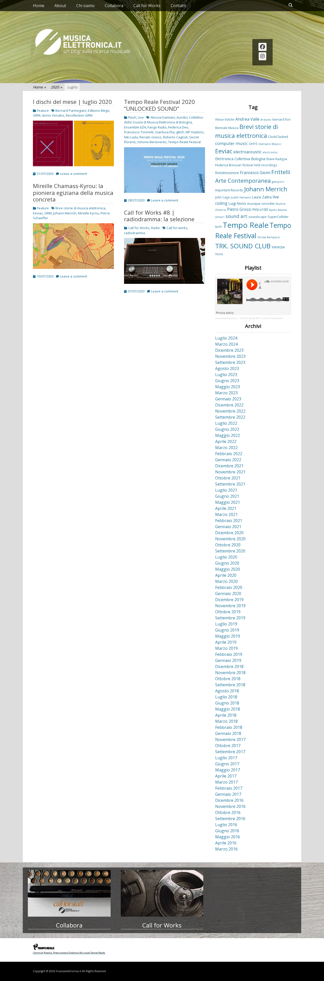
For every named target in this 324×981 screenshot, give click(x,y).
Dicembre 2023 (229, 350)
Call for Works (146, 5)
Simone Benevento (152, 142)
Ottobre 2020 (227, 545)
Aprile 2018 (225, 715)
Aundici (182, 117)
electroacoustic (247, 152)
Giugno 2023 (227, 380)
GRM (36, 115)
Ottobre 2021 (227, 478)
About (60, 5)
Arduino (265, 119)
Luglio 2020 (226, 557)
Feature (43, 110)
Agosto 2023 (227, 368)
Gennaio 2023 (228, 399)
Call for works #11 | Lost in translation (261, 318)
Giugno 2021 (227, 496)
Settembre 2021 (230, 484)
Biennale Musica (226, 128)
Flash (132, 117)
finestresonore (227, 172)
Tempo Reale (246, 225)
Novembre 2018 (230, 672)
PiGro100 (260, 209)
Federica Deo (178, 127)
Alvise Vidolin (224, 119)
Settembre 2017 (230, 751)
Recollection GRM (79, 115)
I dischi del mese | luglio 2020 (72, 102)
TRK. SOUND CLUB (243, 246)
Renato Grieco (150, 137)
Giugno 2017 (227, 764)
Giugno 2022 (227, 429)
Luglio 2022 (226, 423)
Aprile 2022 (225, 441)
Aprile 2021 (225, 508)
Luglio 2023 (226, 374)
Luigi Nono (237, 203)
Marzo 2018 (226, 721)
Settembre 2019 (230, 618)
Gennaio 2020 (228, 593)
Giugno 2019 (227, 630)
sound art (236, 216)
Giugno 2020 (227, 563)
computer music (231, 143)
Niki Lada (131, 137)
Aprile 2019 (225, 642)
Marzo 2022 (226, 447)
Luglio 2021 (226, 490)
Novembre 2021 (230, 472)
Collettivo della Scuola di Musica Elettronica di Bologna (163, 120)
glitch (180, 132)
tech (218, 226)
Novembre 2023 (230, 356)
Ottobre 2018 (227, 678)
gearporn (278, 181)
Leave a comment (73, 173)
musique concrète (261, 203)
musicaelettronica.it (226, 318)
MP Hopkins (195, 132)
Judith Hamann (241, 197)
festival (247, 165)
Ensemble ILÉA (135, 127)
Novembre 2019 (230, 605)
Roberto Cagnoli (175, 137)
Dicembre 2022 (229, 405)
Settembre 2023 (230, 362)
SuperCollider (278, 216)
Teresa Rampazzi (268, 237)
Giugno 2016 (227, 831)
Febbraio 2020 (228, 587)
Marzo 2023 (226, 393)
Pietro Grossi (239, 209)
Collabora (114, 5)
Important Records (229, 190)
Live (141, 117)
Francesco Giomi (255, 172)
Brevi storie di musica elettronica (80, 208)
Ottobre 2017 (227, 745)
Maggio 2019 (227, 636)
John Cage (222, 197)
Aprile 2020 (225, 575)
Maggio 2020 (227, 569)
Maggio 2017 (227, 770)
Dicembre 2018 (229, 666)
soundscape (257, 217)
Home (38, 5)
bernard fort (281, 119)
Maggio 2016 (227, 837)
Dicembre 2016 (229, 800)
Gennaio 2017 (228, 794)
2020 (56, 87)
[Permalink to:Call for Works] (162, 893)
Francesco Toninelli (138, 132)
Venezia (278, 247)
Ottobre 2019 (227, 612)
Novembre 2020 (230, 539)
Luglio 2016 (226, 824)
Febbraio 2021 (228, 520)
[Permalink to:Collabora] (69, 893)
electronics (269, 152)
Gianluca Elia (165, 132)
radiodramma (134, 233)
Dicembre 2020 (229, 532)
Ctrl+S (253, 143)
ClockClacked (278, 136)
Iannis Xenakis (53, 115)
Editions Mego (98, 110)
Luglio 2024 (226, 338)
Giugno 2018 (227, 703)
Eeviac (38, 213)
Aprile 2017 (225, 776)
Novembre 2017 (230, 739)
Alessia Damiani (162, 117)
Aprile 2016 (225, 843)
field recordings (265, 165)
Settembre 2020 (230, 551)
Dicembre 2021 (229, 466)
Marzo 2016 (226, 849)
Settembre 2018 (230, 685)
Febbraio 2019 (228, 654)
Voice (219, 254)
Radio (155, 228)
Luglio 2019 (226, 624)
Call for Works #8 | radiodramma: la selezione (159, 216)
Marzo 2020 (226, 581)
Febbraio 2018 (228, 727)
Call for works (177, 228)
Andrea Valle (247, 119)
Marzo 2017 (226, 782)
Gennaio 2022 (228, 459)
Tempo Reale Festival (184, 142)
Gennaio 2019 (228, 660)
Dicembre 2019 (229, 599)
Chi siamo (85, 5)
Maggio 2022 (227, 435)
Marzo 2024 (226, 344)
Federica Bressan (228, 165)
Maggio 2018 (227, 709)
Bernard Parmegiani (70, 110)
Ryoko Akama (278, 210)
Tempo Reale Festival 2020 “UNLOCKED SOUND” (159, 105)
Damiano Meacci (270, 144)
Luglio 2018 (226, 697)
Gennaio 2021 (228, 526)
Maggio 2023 (227, 387)
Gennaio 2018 (228, 733)
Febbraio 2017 (228, 788)
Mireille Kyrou (88, 213)
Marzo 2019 (226, 648)
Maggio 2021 (227, 502)
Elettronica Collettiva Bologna (240, 158)
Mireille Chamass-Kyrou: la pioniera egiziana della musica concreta (73, 192)
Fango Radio (157, 127)
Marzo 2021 (226, 514)
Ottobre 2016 (227, 812)
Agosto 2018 (227, 691)
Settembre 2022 (230, 417)
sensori (220, 217)
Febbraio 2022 (228, 453)
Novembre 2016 (230, 806)
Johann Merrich (64, 213)
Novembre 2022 (230, 411)
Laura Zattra (262, 197)
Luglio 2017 (226, 758)
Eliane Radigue (276, 159)
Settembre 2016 (230, 818)
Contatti (178, 5)
